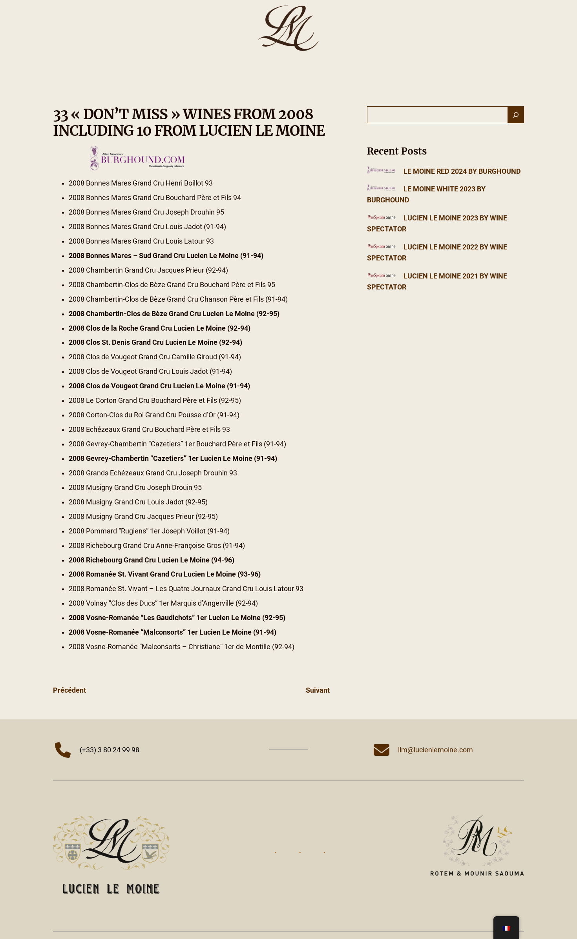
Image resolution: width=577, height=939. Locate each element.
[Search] (516, 115)
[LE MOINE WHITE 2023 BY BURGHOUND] (381, 189)
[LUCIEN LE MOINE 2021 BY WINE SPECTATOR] (381, 276)
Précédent (69, 690)
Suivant (318, 690)
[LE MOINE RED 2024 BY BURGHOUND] (381, 171)
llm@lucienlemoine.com (435, 750)
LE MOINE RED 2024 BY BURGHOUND (462, 171)
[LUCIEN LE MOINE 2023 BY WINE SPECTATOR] (381, 218)
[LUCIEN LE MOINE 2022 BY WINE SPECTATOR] (381, 247)
